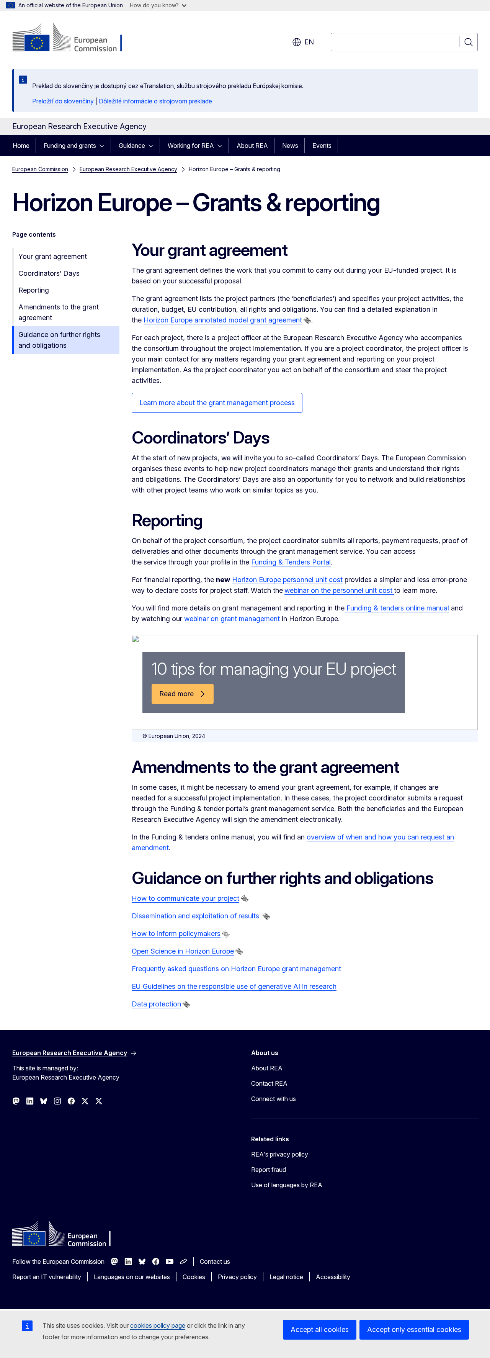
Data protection (156, 1004)
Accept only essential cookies (414, 1329)
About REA (252, 145)
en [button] (309, 42)
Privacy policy (237, 1277)
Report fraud (268, 1169)
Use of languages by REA (286, 1185)
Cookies (194, 1277)
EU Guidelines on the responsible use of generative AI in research (234, 986)
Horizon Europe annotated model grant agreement (223, 320)
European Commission (40, 169)
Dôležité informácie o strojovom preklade (155, 101)
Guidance (132, 145)
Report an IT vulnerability (46, 1277)
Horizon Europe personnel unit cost (287, 580)
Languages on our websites (132, 1277)
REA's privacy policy (279, 1154)
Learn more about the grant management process (217, 403)
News (290, 145)
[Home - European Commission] (74, 38)
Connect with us (273, 1099)
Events (322, 145)
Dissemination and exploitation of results (196, 916)
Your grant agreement (52, 256)
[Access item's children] (104, 145)
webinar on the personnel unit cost (338, 590)
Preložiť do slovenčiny (63, 101)
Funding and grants (70, 145)
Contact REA (269, 1083)
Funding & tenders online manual (397, 608)
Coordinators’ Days (49, 273)
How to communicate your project (185, 898)
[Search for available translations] (307, 320)
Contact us (215, 1261)
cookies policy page (157, 1325)
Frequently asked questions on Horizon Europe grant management (236, 969)
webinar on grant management (232, 619)
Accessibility (333, 1277)
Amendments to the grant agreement (58, 312)
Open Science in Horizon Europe (183, 951)
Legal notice (286, 1277)
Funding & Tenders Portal (291, 562)
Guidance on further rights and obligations (59, 340)
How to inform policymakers (176, 933)
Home (21, 145)
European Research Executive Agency (128, 169)
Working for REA (191, 145)
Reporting (33, 290)
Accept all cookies (320, 1329)
